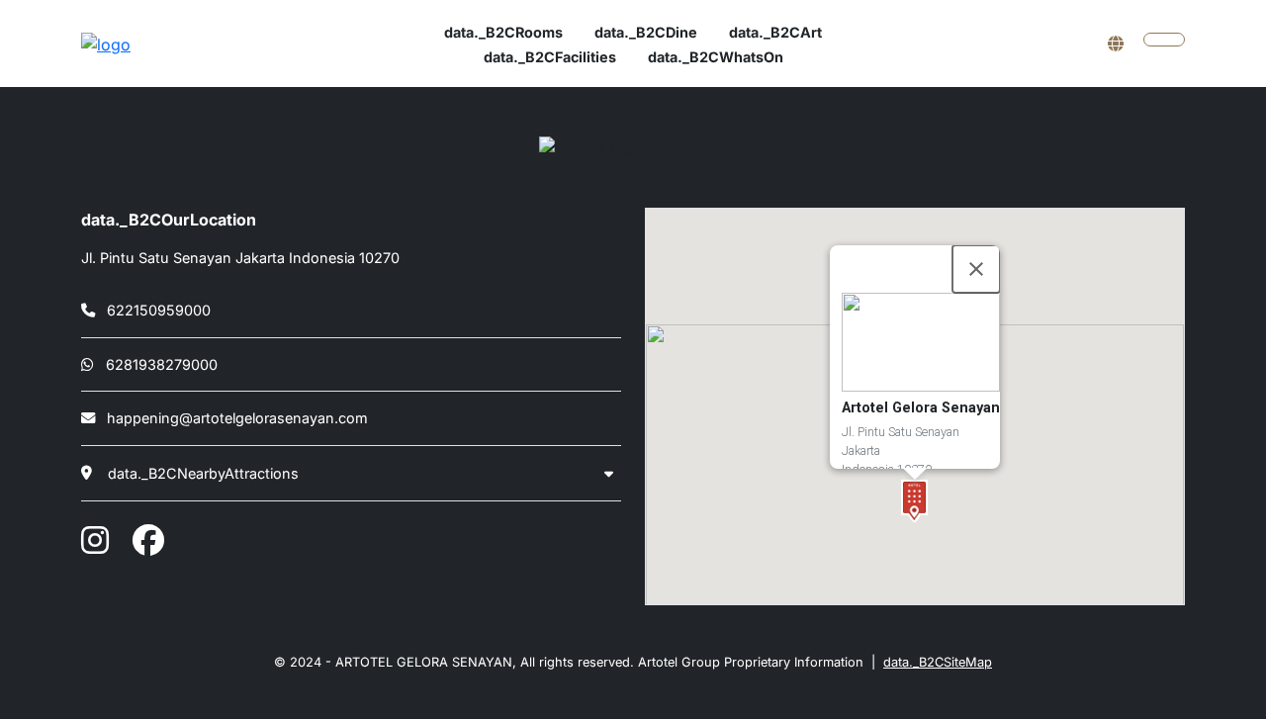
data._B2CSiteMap (937, 662)
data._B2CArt (775, 32)
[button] (914, 501)
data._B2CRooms (503, 32)
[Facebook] (148, 540)
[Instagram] (95, 540)
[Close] (976, 269)
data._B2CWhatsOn (715, 56)
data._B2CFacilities (550, 56)
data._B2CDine (645, 32)
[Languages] (1115, 43)
